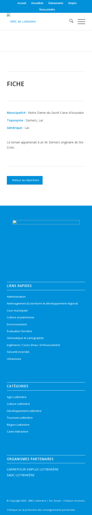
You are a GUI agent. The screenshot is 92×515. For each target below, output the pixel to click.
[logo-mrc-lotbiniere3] (38, 21)
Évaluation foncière (19, 331)
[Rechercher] (69, 21)
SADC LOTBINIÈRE (21, 475)
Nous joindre (47, 9)
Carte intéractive (17, 431)
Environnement (17, 324)
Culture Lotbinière (18, 404)
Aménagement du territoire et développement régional (42, 303)
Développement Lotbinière (24, 411)
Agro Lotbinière (17, 397)
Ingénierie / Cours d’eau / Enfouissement (33, 345)
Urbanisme (14, 359)
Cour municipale (17, 310)
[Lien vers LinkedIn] (68, 506)
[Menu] (79, 21)
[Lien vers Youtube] (74, 506)
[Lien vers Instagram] (61, 506)
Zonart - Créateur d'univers (69, 500)
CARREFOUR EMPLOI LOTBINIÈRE (33, 469)
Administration (16, 297)
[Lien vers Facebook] (55, 506)
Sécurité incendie (18, 352)
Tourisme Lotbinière (20, 418)
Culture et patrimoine (20, 317)
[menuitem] (21, 3)
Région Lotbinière (18, 425)
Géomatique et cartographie (25, 338)
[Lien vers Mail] (81, 506)
